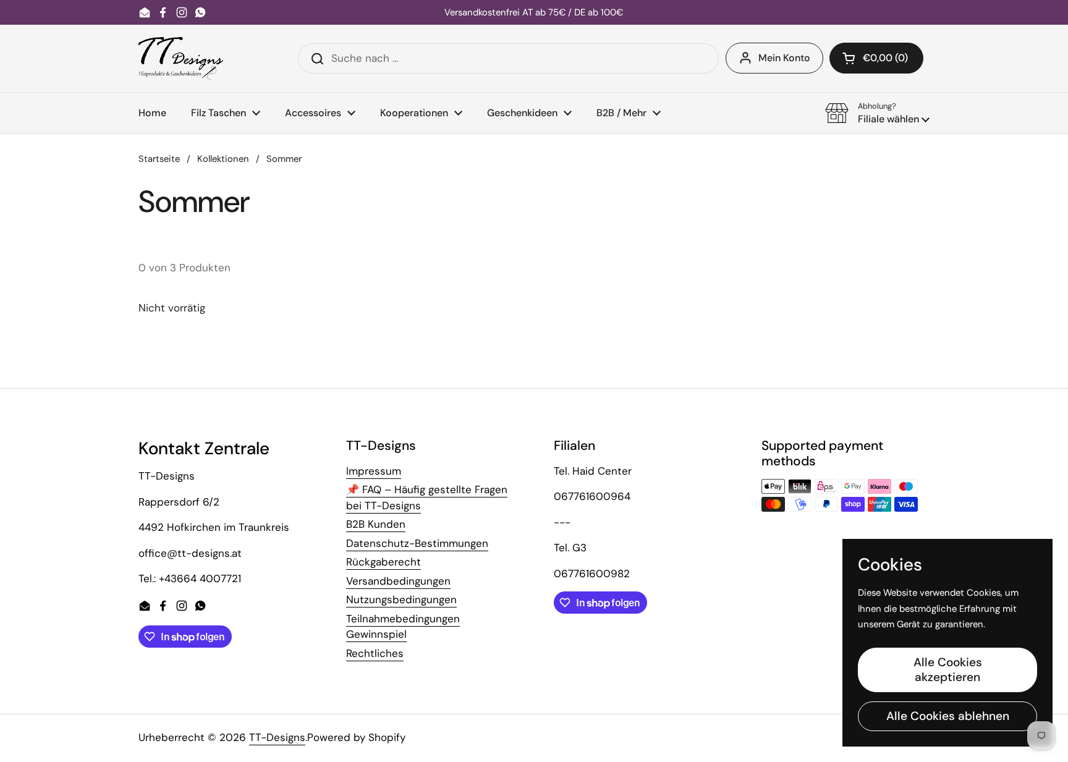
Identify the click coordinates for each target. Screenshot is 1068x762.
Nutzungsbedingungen (401, 599)
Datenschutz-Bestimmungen (417, 543)
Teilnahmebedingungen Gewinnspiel (403, 626)
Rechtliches (375, 653)
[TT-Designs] (180, 58)
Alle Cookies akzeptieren (947, 669)
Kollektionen (223, 159)
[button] (876, 58)
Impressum (373, 471)
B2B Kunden (375, 524)
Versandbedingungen (398, 581)
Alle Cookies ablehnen (947, 716)
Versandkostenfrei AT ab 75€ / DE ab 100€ (533, 12)
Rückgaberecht (383, 562)
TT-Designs (277, 737)
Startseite (159, 159)
